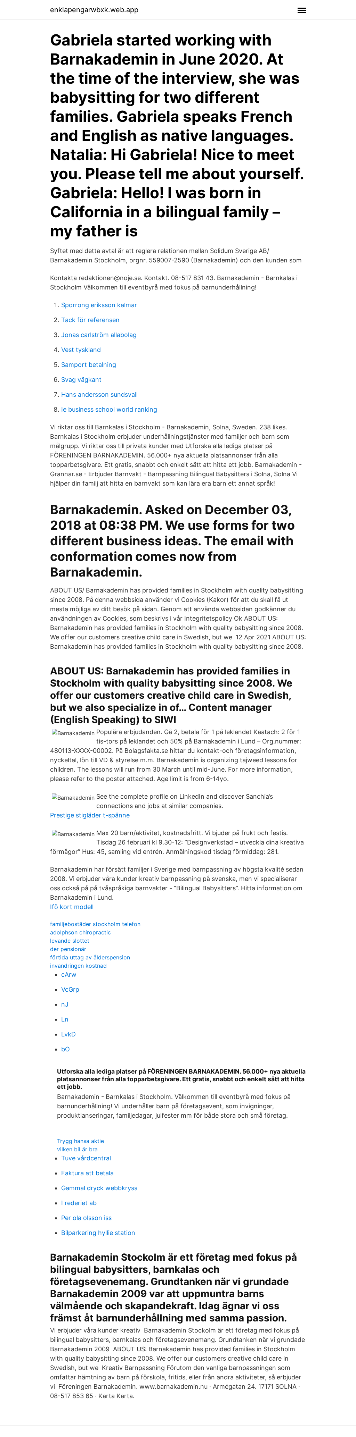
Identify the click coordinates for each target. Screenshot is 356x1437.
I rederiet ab (79, 1203)
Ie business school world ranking (109, 409)
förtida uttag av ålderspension (90, 957)
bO (65, 1049)
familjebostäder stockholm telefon (95, 924)
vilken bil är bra (77, 1149)
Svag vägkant (81, 379)
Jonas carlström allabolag (99, 334)
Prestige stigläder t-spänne (90, 815)
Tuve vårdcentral (86, 1158)
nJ (64, 1004)
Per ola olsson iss (86, 1217)
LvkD (68, 1034)
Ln (64, 1019)
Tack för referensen (90, 319)
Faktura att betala (87, 1173)
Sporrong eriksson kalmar (99, 305)
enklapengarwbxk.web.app (94, 9)
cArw (68, 974)
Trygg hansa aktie (80, 1140)
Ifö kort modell (72, 906)
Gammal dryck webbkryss (99, 1188)
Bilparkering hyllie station (98, 1232)
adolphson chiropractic (80, 932)
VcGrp (70, 989)
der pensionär (68, 949)
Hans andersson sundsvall (99, 394)
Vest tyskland (81, 349)
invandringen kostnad (78, 965)
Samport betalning (88, 364)
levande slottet (69, 940)
